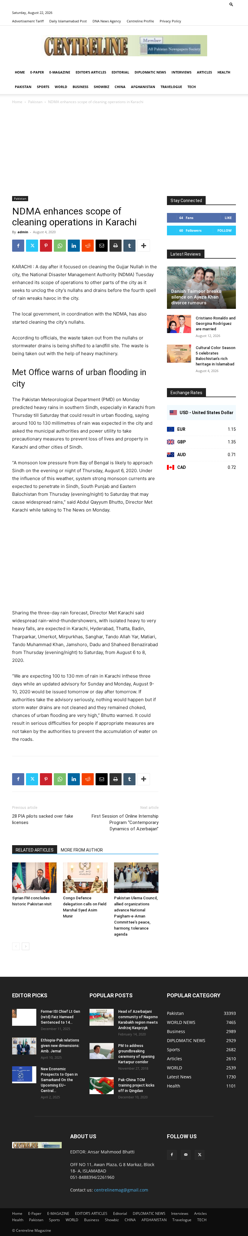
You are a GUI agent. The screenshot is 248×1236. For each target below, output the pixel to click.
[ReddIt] (88, 246)
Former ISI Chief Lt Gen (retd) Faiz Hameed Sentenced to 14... (60, 1017)
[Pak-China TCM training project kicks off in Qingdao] (102, 1085)
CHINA (120, 86)
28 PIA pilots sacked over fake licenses (42, 819)
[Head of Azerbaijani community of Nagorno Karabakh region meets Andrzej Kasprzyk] (102, 1017)
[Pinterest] (46, 246)
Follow (224, 230)
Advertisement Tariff (28, 21)
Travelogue (171, 86)
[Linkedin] (74, 246)
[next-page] (25, 946)
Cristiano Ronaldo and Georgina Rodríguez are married (216, 323)
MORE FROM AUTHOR (82, 850)
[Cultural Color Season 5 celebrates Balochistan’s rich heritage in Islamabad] (179, 354)
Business (80, 86)
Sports (43, 86)
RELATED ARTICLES (35, 850)
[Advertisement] (124, 150)
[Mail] (186, 1155)
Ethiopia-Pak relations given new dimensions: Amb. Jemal (60, 1045)
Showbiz (101, 86)
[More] (143, 246)
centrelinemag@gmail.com (121, 1190)
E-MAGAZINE (59, 72)
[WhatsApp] (60, 246)
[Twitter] (32, 246)
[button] (231, 4)
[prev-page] (16, 946)
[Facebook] (18, 246)
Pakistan (23, 86)
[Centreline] (124, 45)
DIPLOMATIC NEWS (150, 72)
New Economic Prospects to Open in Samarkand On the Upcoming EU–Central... (59, 1080)
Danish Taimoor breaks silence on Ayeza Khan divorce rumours (196, 297)
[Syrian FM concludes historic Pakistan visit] (34, 877)
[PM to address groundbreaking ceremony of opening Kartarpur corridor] (102, 1051)
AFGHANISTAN (143, 86)
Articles (204, 72)
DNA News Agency (107, 21)
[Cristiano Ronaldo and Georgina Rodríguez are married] (179, 324)
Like (228, 217)
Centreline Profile (140, 21)
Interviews (181, 72)
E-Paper (37, 72)
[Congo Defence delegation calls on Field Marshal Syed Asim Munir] (85, 877)
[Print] (115, 246)
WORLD (61, 86)
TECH (192, 86)
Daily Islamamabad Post (68, 21)
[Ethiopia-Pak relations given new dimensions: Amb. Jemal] (24, 1046)
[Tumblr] (129, 246)
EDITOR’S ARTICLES (91, 72)
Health (223, 72)
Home (20, 72)
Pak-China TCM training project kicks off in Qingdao (136, 1085)
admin (23, 232)
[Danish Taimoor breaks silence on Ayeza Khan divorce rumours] (201, 287)
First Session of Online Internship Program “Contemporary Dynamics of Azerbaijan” (125, 822)
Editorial (120, 72)
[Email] (102, 246)
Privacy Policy (170, 21)
